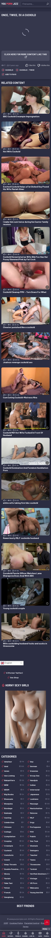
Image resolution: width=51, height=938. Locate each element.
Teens (40, 860)
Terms (25, 926)
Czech (14, 860)
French (14, 892)
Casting (14, 818)
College (14, 832)
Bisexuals (14, 799)
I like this (32, 65)
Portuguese (40, 827)
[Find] (47, 3)
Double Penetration (14, 869)
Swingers (40, 850)
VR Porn (40, 883)
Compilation (14, 836)
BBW (14, 785)
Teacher (40, 855)
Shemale (40, 846)
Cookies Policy (16, 923)
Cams (40, 936)
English (8, 663)
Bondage (14, 808)
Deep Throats (14, 864)
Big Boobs (14, 794)
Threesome (40, 864)
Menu (45, 929)
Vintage (40, 878)
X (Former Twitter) (14, 673)
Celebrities (14, 822)
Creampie (14, 846)
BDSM (14, 789)
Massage (40, 803)
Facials (14, 878)
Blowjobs (14, 803)
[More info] (47, 111)
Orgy (40, 822)
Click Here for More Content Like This (25, 54)
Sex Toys (40, 841)
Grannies (40, 771)
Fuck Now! (47, 936)
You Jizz (9, 3)
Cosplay (14, 841)
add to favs (10, 74)
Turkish (40, 869)
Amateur (14, 761)
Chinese (14, 827)
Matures (40, 813)
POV (40, 832)
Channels (25, 936)
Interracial (40, 789)
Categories (11, 936)
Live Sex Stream (32, 936)
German (40, 766)
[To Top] (47, 922)
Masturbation (40, 808)
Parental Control (31, 923)
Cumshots (14, 855)
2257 (6, 923)
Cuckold (9, 70)
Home (4, 936)
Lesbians (40, 799)
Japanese (40, 794)
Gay (40, 761)
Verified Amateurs (40, 874)
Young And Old (40, 892)
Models (18, 936)
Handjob (40, 780)
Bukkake (14, 813)
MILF (40, 818)
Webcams (40, 888)
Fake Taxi (14, 883)
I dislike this (45, 65)
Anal (14, 766)
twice (31, 70)
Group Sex (40, 775)
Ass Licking (14, 775)
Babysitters (14, 780)
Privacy (44, 923)
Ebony (14, 874)
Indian (40, 785)
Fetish (14, 888)
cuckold (23, 70)
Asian (14, 771)
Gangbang (14, 897)
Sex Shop (14, 677)
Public (40, 836)
